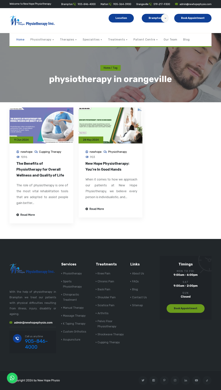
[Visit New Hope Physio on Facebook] (153, 380)
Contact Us (139, 297)
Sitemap (137, 305)
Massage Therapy (74, 315)
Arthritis (103, 313)
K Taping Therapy (74, 323)
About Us (138, 273)
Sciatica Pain (106, 305)
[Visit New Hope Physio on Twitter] (142, 380)
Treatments (116, 39)
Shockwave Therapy (111, 334)
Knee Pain (104, 273)
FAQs (135, 281)
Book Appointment (193, 18)
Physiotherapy (40, 39)
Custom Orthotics (74, 331)
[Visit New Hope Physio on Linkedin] (185, 380)
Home (20, 39)
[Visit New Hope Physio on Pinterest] (164, 380)
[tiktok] (207, 380)
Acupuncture (71, 339)
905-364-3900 (122, 4)
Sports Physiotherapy (72, 284)
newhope (26, 151)
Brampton (155, 18)
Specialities (91, 39)
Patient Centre (144, 39)
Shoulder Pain (107, 297)
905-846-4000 (87, 4)
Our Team (170, 39)
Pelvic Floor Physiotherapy (107, 324)
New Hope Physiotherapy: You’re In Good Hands (107, 166)
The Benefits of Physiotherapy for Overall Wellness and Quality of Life (40, 169)
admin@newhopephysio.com (196, 4)
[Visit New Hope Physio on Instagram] (175, 380)
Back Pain (104, 289)
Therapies (67, 39)
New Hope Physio (48, 380)
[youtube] (196, 380)
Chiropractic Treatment (71, 297)
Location (121, 18)
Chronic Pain (106, 281)
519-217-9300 (161, 4)
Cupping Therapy (50, 151)
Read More (27, 214)
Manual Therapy (73, 307)
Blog (186, 39)
